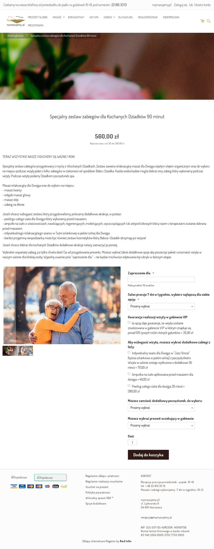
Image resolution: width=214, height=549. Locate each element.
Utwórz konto (202, 5)
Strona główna (15, 35)
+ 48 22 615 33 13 (155, 486)
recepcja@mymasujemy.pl (156, 517)
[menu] (112, 21)
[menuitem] (38, 17)
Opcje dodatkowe (96, 503)
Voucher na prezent (97, 487)
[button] (9, 305)
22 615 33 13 (119, 5)
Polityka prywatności (98, 492)
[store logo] (14, 21)
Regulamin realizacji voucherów (104, 481)
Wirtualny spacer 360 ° (99, 498)
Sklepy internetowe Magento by (107, 541)
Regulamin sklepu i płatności (102, 476)
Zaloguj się (180, 5)
